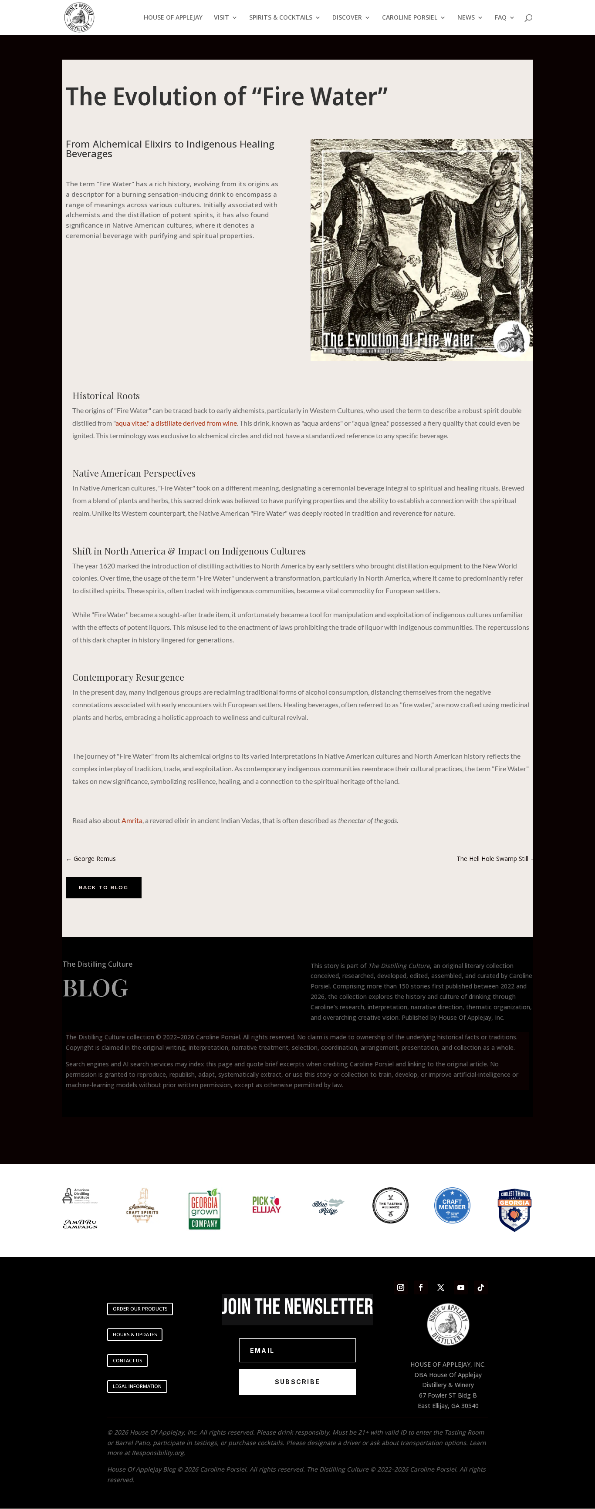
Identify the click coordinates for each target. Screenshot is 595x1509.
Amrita (132, 820)
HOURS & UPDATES (135, 1334)
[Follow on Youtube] (461, 1287)
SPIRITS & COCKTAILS (280, 17)
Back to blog (103, 887)
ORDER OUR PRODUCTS (140, 1308)
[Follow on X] (441, 1287)
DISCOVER (347, 17)
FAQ (501, 17)
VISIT (221, 17)
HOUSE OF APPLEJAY (173, 17)
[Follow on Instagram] (401, 1287)
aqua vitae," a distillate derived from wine (176, 423)
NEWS (466, 17)
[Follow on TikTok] (481, 1287)
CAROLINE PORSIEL (409, 17)
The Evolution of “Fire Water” (227, 95)
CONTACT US (127, 1360)
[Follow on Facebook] (421, 1287)
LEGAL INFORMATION (137, 1386)
